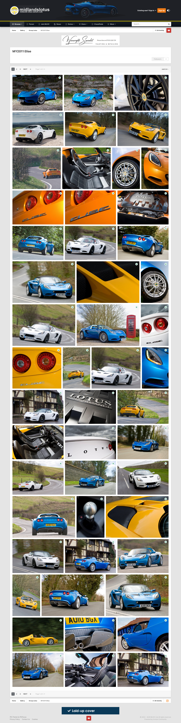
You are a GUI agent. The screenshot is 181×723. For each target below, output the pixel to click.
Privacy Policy (15, 719)
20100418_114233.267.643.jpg (131, 453)
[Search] (169, 24)
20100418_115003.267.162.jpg (78, 567)
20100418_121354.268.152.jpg (155, 383)
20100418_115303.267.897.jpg (130, 254)
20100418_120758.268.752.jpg (26, 532)
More (112, 24)
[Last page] (30, 69)
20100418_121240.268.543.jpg (90, 532)
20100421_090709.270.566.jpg (79, 219)
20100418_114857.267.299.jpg (130, 681)
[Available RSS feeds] (167, 700)
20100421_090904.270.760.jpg (76, 183)
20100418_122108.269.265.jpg (26, 610)
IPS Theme (13, 717)
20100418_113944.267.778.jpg (26, 340)
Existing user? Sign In (146, 10)
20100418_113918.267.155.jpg (104, 383)
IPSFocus (23, 717)
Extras (70, 24)
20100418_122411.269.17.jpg (25, 383)
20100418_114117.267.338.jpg (25, 297)
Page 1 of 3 (40, 69)
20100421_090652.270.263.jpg (131, 219)
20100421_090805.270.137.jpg (155, 183)
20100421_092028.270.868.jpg (128, 105)
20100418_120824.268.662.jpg (154, 340)
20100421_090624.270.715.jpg (26, 254)
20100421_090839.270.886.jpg (126, 183)
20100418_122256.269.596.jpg (119, 532)
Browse (17, 24)
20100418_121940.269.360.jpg (131, 418)
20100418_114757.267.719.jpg (25, 681)
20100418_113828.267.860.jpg (78, 254)
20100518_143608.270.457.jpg (78, 105)
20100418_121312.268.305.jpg (78, 646)
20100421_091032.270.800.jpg (131, 140)
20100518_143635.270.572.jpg (26, 105)
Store (83, 24)
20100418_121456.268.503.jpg (78, 453)
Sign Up (162, 10)
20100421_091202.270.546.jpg (26, 140)
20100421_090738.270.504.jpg (26, 219)
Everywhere (159, 24)
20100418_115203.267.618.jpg (25, 418)
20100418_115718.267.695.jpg (130, 646)
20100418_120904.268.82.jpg (78, 418)
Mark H (19, 108)
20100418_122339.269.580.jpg (90, 297)
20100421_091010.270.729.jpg (26, 183)
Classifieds (98, 24)
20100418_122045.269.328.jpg (76, 383)
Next (25, 69)
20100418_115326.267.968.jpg (55, 610)
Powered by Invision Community (155, 719)
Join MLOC (45, 24)
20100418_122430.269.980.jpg (26, 453)
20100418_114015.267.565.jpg (25, 567)
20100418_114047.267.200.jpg (131, 489)
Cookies (35, 719)
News (58, 24)
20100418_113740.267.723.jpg (131, 567)
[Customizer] (168, 10)
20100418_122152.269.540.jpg (26, 646)
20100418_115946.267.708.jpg (78, 681)
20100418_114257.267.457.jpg (78, 489)
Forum (31, 24)
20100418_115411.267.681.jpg (25, 489)
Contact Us (26, 719)
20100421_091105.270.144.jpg (78, 140)
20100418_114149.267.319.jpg (119, 610)
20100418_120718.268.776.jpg (154, 297)
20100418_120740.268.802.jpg (90, 340)
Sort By (165, 69)
